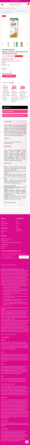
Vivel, (9, 334)
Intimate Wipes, (13, 373)
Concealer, (26, 344)
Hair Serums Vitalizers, (11, 413)
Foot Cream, (22, 370)
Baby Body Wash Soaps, (6, 431)
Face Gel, (24, 358)
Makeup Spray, (4, 347)
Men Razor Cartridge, (16, 401)
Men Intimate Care (5, 416)
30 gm (4, 64)
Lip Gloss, (3, 344)
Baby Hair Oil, (18, 431)
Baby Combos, (20, 435)
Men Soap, (19, 413)
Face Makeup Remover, (12, 347)
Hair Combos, (7, 379)
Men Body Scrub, (9, 415)
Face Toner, (16, 354)
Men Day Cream (11, 411)
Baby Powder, (7, 432)
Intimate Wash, (7, 373)
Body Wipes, (22, 371)
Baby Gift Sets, (13, 435)
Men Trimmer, (8, 394)
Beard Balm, (15, 405)
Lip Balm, (16, 344)
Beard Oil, (24, 402)
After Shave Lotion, (5, 399)
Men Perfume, (12, 424)
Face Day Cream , (25, 355)
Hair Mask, (13, 378)
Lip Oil (5, 361)
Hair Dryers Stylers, (14, 381)
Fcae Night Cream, (5, 356)
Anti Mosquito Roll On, (18, 439)
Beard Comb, (24, 404)
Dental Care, (21, 416)
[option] (15, 28)
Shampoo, (3, 378)
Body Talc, (8, 369)
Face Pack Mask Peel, (17, 358)
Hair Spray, (21, 379)
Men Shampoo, (18, 411)
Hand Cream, (16, 370)
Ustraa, (2, 334)
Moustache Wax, (4, 405)
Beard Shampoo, (21, 406)
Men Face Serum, (4, 409)
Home (2, 11)
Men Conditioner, (25, 411)
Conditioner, (8, 378)
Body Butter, (14, 367)
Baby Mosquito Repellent (15, 440)
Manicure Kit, (12, 371)
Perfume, (22, 423)
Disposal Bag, (16, 391)
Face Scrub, (21, 354)
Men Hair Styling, (10, 412)
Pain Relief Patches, (9, 387)
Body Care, (17, 371)
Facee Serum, (16, 356)
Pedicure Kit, (6, 371)
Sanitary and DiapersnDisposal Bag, (21, 387)
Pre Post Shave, (12, 402)
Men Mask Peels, (23, 408)
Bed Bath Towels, (10, 390)
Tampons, (3, 387)
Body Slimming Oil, (14, 369)
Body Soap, (3, 366)
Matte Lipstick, (25, 343)
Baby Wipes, (8, 433)
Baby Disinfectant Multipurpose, (16, 436)
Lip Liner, (7, 344)
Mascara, (9, 342)
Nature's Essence (9, 11)
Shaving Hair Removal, (13, 389)
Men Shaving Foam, (13, 399)
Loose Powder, (13, 346)
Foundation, (3, 346)
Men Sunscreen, (9, 408)
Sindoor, (22, 347)
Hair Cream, (18, 378)
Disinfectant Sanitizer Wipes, (7, 391)
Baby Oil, (13, 431)
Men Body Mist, (18, 424)
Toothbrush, (6, 370)
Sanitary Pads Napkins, (6, 386)
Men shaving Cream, (22, 399)
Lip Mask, (24, 359)
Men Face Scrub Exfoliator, (14, 409)
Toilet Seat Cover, (17, 393)
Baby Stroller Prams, (5, 436)
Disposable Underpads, (24, 391)
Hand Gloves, (4, 393)
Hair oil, (22, 378)
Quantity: (4, 68)
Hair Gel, (17, 379)
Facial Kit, (10, 358)
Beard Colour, (7, 406)
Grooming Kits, (4, 411)
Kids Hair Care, (19, 438)
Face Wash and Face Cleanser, (7, 354)
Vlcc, (12, 334)
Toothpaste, (11, 370)
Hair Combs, (7, 381)
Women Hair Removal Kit (23, 394)
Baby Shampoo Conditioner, (16, 432)
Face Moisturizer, (17, 355)
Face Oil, (11, 356)
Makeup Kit (12, 349)
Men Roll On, (6, 424)
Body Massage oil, (8, 367)
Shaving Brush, (18, 402)
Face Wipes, (11, 355)
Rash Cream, (21, 369)
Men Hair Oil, (4, 412)
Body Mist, (17, 423)
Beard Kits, (10, 405)
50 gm (8, 64)
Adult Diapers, (4, 390)
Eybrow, (18, 342)
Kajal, (2, 342)
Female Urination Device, (22, 386)
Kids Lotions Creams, (11, 438)
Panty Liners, (13, 386)
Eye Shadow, (14, 342)
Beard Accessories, (14, 406)
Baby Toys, (25, 435)
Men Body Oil (6, 417)
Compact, (8, 346)
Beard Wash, (7, 404)
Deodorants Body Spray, (10, 423)
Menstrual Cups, (4, 389)
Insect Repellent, (10, 393)
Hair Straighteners (22, 381)
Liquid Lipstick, (18, 343)
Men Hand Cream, (17, 415)
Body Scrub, (19, 367)
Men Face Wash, (16, 408)
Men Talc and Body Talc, (14, 416)
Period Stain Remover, (22, 389)
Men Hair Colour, (17, 412)
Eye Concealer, (8, 343)
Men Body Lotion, (24, 415)
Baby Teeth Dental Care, (16, 433)
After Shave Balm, (8, 401)
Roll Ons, (3, 423)
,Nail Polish (26, 347)
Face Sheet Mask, (8, 359)
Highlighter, (25, 346)
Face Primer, (21, 344)
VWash (14, 334)
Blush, (18, 347)
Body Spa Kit (19, 373)
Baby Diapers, (7, 435)
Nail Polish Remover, (5, 349)
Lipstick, (13, 343)
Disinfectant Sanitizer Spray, (20, 390)
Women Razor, (14, 394)
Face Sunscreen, (22, 356)
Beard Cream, (21, 405)
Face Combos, (15, 359)
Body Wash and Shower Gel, (12, 366)
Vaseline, (6, 334)
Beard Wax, (12, 404)
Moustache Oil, (19, 404)
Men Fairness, (23, 409)
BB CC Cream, (20, 346)
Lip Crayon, (11, 344)
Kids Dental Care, (9, 439)
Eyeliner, (5, 342)
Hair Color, (12, 379)
